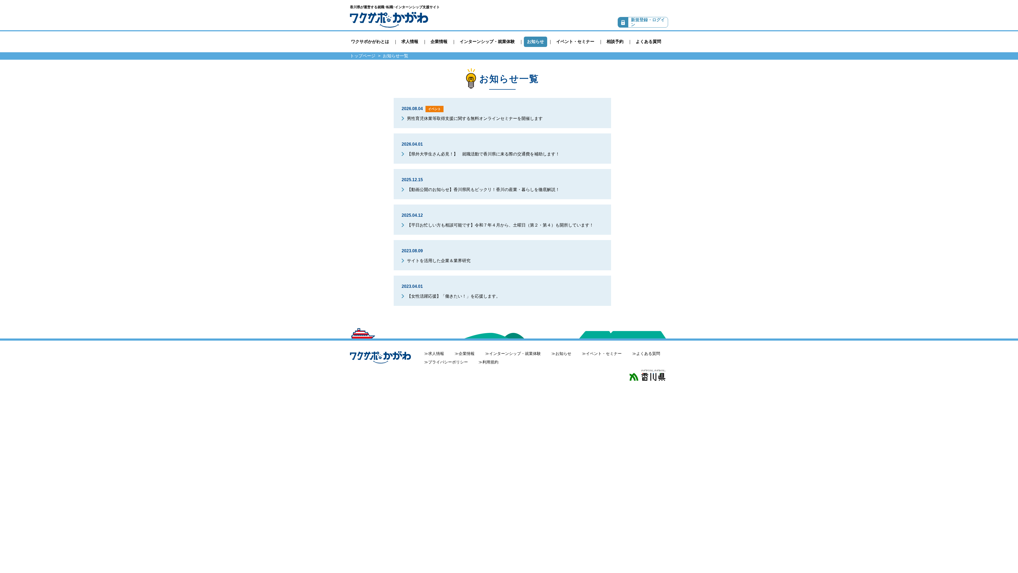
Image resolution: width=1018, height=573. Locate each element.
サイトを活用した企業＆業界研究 (439, 260)
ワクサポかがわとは (370, 41)
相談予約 (615, 41)
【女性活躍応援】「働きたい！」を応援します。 (453, 296)
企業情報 (439, 41)
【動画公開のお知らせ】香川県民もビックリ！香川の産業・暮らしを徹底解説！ (483, 189)
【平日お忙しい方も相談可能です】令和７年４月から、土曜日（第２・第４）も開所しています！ (500, 225)
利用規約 (490, 362)
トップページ (362, 56)
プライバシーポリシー (448, 362)
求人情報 (409, 41)
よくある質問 (648, 41)
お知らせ (535, 41)
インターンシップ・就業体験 (487, 41)
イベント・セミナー (575, 41)
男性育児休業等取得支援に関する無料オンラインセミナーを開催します (475, 118)
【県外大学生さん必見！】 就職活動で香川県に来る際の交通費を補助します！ (483, 154)
